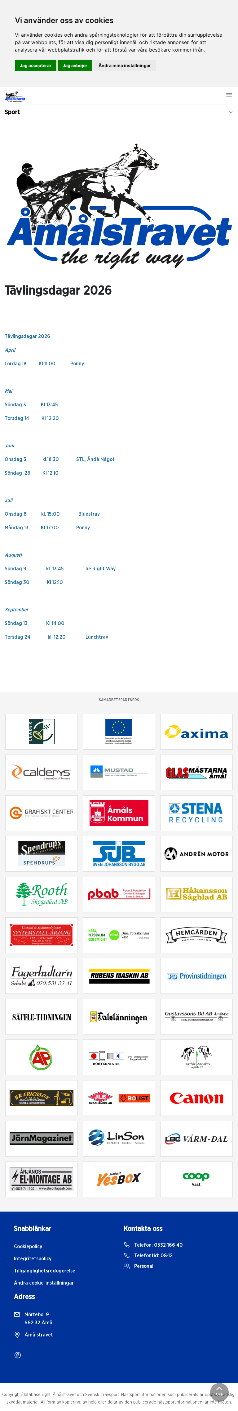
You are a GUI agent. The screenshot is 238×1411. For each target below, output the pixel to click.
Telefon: (158, 1245)
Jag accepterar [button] (35, 65)
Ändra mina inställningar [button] (125, 65)
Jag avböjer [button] (75, 65)
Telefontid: (153, 1255)
